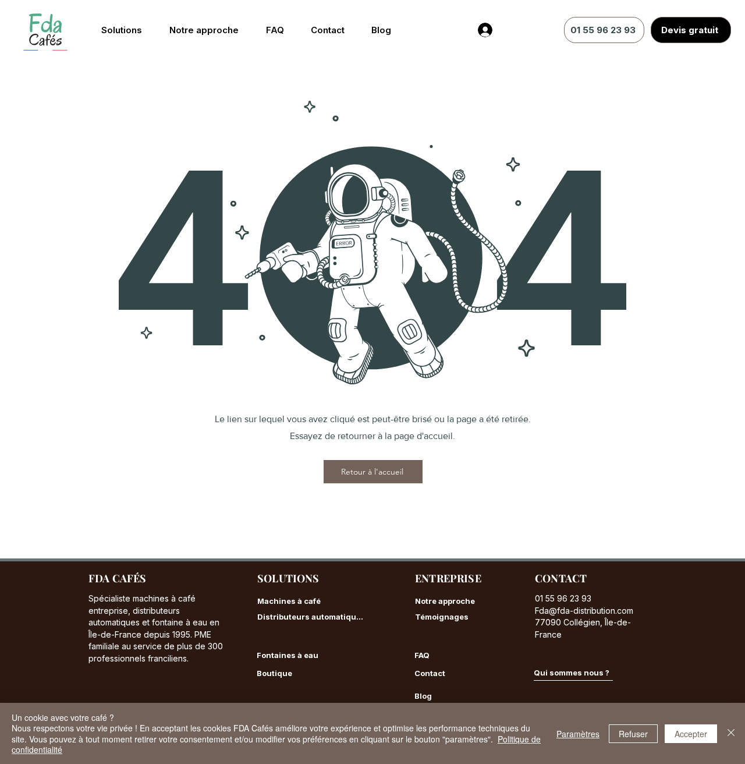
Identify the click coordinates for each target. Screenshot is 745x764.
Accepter (691, 734)
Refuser (633, 734)
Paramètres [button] (577, 734)
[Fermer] (731, 733)
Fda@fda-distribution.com (584, 611)
